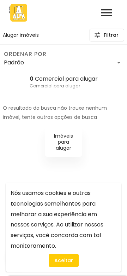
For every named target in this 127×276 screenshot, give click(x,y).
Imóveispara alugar (63, 141)
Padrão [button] (14, 62)
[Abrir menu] (106, 12)
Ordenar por (25, 54)
